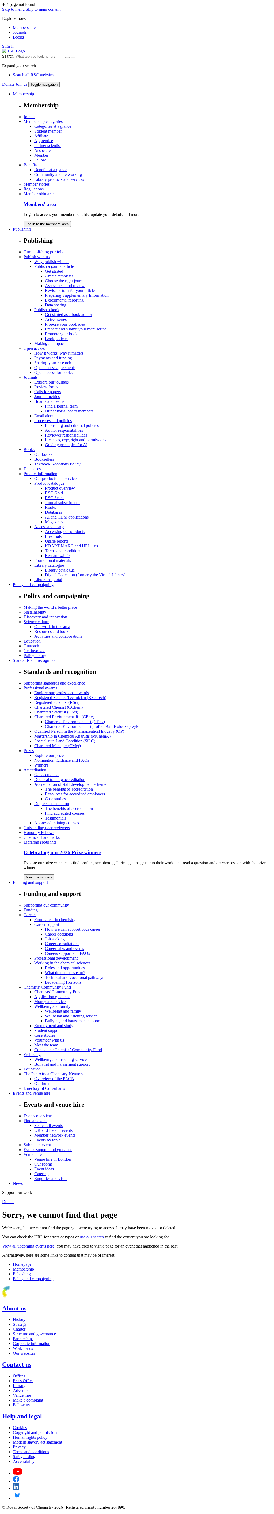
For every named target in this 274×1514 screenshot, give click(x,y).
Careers (30, 914)
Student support (47, 1030)
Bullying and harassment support (72, 1021)
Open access (34, 348)
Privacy (19, 1447)
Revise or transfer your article (70, 290)
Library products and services (59, 179)
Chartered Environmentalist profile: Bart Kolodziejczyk (91, 726)
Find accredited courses (65, 813)
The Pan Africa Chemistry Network (54, 1074)
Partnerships (23, 1338)
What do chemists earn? (65, 972)
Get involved (34, 650)
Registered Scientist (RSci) (56, 702)
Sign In (8, 46)
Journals (20, 32)
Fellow (40, 160)
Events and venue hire (31, 1093)
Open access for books (53, 372)
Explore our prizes (49, 755)
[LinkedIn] (16, 1488)
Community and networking (58, 174)
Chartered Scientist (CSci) (56, 712)
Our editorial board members (69, 411)
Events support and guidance (48, 1149)
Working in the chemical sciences (62, 963)
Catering (41, 1173)
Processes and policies (53, 420)
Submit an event (37, 1145)
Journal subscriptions (62, 502)
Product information (40, 473)
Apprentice (43, 140)
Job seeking (55, 939)
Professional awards (40, 688)
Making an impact (49, 343)
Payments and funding (53, 358)
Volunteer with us (49, 1040)
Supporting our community (46, 905)
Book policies (56, 338)
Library (19, 1385)
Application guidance (52, 996)
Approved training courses (56, 823)
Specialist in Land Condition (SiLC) (64, 741)
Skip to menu (13, 9)
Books (18, 37)
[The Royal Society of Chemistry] (25, 1297)
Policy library (35, 655)
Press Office (23, 1380)
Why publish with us (51, 261)
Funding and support (30, 882)
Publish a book (46, 309)
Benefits (30, 165)
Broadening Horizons (63, 982)
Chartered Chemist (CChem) (58, 707)
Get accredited (46, 774)
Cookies (20, 1427)
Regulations (34, 189)
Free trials (53, 536)
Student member (48, 131)
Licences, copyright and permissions (75, 440)
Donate (8, 84)
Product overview (60, 488)
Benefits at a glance (50, 169)
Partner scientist (47, 145)
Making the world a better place (50, 607)
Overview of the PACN (54, 1078)
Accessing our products (65, 531)
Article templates (59, 276)
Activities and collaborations (58, 636)
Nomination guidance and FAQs (61, 760)
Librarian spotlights (40, 842)
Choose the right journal (65, 281)
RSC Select (54, 497)
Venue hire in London (52, 1159)
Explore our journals (51, 382)
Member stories (37, 184)
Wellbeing (32, 1054)
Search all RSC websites (33, 75)
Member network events (54, 1135)
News (18, 1183)
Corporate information (31, 1343)
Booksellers (44, 459)
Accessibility (24, 1461)
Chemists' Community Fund (47, 987)
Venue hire (33, 1154)
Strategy (20, 1324)
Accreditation (35, 770)
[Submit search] (73, 57)
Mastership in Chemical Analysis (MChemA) (72, 736)
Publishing (22, 229)
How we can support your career (72, 929)
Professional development (56, 958)
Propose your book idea (65, 324)
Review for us (46, 387)
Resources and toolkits (53, 631)
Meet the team (46, 1045)
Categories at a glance (52, 126)
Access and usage (49, 526)
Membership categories (43, 121)
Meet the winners (39, 877)
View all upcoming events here (28, 1246)
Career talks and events (64, 948)
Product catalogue (49, 483)
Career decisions (59, 934)
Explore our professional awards (61, 692)
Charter (19, 1329)
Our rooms (43, 1164)
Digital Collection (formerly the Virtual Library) (85, 575)
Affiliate (41, 136)
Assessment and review (65, 285)
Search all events (48, 1125)
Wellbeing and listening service (71, 1016)
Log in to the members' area (47, 224)
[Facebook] (16, 1481)
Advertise (21, 1390)
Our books (43, 454)
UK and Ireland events (53, 1130)
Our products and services (56, 478)
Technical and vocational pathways (74, 977)
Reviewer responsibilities (66, 435)
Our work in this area (52, 626)
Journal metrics (47, 396)
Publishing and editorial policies (72, 425)
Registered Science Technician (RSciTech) (70, 697)
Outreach (31, 646)
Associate (42, 150)
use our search (92, 1237)
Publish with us (37, 256)
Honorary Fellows (39, 832)
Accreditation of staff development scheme (70, 784)
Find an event (35, 1120)
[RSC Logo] (13, 51)
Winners (41, 765)
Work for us (23, 1348)
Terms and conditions (63, 551)
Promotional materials (52, 560)
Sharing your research (52, 362)
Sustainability (35, 612)
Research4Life (57, 555)
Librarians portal (48, 579)
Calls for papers (47, 391)
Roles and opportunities (65, 967)
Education (32, 641)
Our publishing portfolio (44, 252)
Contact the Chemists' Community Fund (68, 1049)
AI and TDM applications (67, 517)
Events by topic (47, 1140)
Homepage (22, 1264)
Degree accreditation (51, 803)
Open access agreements (54, 367)
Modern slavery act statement (37, 1442)
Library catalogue (49, 565)
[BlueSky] (17, 1498)
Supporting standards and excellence (54, 683)
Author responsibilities (64, 430)
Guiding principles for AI (66, 444)
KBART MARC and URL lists (71, 546)
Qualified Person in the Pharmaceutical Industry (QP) (79, 731)
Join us (21, 84)
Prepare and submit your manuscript (75, 329)
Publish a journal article (54, 266)
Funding (31, 910)
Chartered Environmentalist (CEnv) (64, 717)
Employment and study (53, 1025)
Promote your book (61, 334)
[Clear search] (67, 57)
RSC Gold (54, 493)
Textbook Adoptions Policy (57, 464)
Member (41, 155)
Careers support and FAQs (67, 953)
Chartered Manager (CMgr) (57, 745)
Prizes (29, 750)
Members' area (25, 27)
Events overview (38, 1116)
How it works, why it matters (58, 353)
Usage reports (56, 541)
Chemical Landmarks (42, 837)
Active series (56, 319)
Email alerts (44, 416)
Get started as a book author (68, 314)
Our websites (24, 1353)
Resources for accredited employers (75, 794)
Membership (23, 94)
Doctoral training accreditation (59, 779)
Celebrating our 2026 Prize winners (62, 852)
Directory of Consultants (44, 1088)
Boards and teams (49, 401)
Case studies (55, 799)
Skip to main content (43, 9)
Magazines (54, 522)
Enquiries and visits (50, 1178)
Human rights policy (30, 1437)
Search (8, 56)
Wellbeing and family (52, 1006)
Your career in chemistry (54, 919)
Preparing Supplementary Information (77, 295)
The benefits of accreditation (69, 789)
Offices (19, 1376)
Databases (32, 469)
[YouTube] (17, 1473)
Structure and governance (34, 1334)
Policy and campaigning (33, 584)
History (19, 1319)
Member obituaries (39, 193)
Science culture (36, 621)
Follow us (21, 1405)
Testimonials (55, 818)
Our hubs (42, 1083)
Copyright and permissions (35, 1432)
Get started (54, 271)
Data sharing (55, 305)
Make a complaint (28, 1400)
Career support (46, 924)
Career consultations (62, 943)
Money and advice (50, 1001)
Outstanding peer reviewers (47, 827)
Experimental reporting (64, 300)
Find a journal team (61, 406)
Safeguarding (24, 1456)
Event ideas (44, 1169)
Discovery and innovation (45, 617)
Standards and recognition (35, 660)
